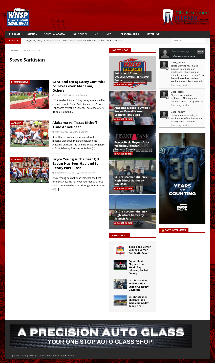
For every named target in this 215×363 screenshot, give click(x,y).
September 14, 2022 (65, 172)
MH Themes (68, 355)
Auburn (32, 34)
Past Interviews (175, 230)
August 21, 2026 (124, 188)
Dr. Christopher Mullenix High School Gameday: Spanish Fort (130, 215)
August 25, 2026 (124, 84)
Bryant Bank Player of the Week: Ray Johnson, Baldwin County (131, 145)
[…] (72, 111)
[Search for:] (188, 40)
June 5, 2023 (61, 95)
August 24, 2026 (124, 119)
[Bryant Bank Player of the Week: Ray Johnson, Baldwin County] (120, 265)
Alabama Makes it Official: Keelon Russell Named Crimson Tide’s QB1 (132, 111)
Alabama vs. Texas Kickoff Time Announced (74, 124)
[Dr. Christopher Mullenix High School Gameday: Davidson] (120, 284)
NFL (97, 34)
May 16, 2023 (61, 131)
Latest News (120, 50)
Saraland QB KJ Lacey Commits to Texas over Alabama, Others (78, 86)
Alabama (14, 34)
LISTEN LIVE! (153, 34)
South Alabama (54, 34)
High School (80, 34)
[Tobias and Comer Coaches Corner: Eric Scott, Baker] (120, 250)
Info (108, 34)
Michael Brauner (80, 95)
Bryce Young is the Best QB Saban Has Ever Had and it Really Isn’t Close (75, 163)
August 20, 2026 (124, 223)
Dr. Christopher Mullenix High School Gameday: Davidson (130, 180)
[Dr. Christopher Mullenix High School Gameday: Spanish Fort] (120, 300)
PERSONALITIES (130, 34)
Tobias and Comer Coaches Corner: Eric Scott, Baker (132, 76)
